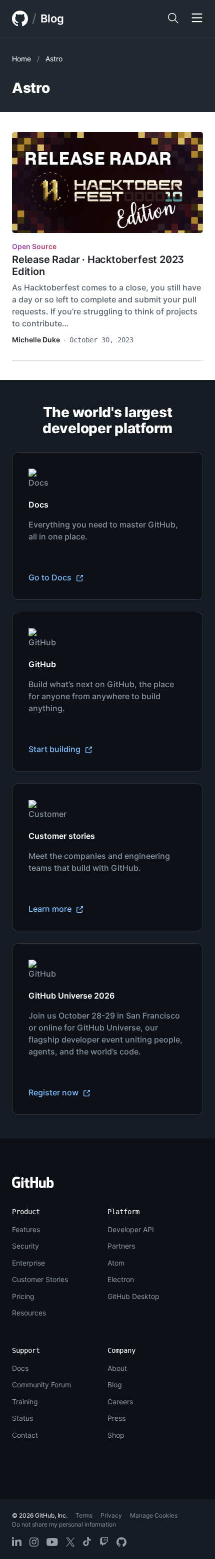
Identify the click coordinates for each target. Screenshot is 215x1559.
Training (25, 1401)
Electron (121, 1279)
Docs (20, 1368)
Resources (29, 1312)
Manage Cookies (154, 1515)
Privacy (111, 1515)
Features (26, 1229)
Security (25, 1246)
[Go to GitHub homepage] (33, 1185)
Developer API (131, 1229)
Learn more (51, 909)
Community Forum (41, 1384)
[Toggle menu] (197, 18)
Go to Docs (51, 577)
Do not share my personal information (64, 1524)
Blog (52, 18)
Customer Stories (40, 1279)
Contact (25, 1435)
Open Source (34, 246)
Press (117, 1418)
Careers (120, 1401)
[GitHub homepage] (20, 18)
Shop (116, 1435)
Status (22, 1418)
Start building (55, 749)
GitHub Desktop (134, 1296)
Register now (54, 1092)
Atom (116, 1263)
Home (21, 58)
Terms (84, 1515)
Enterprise (28, 1263)
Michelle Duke (36, 339)
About (117, 1368)
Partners (121, 1246)
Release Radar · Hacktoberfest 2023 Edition (98, 265)
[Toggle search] (173, 18)
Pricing (23, 1296)
